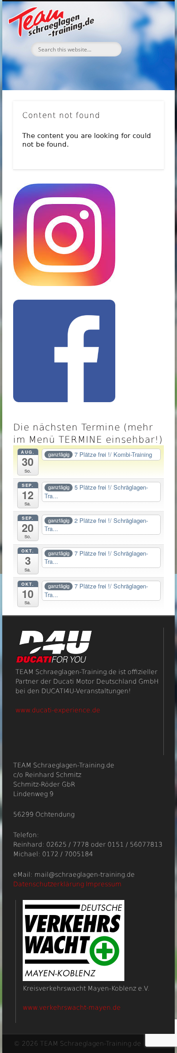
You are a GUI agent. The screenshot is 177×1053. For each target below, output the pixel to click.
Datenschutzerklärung (48, 884)
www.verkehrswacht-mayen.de (72, 1007)
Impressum (104, 884)
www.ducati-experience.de (57, 710)
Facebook (87, 72)
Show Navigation (142, 81)
